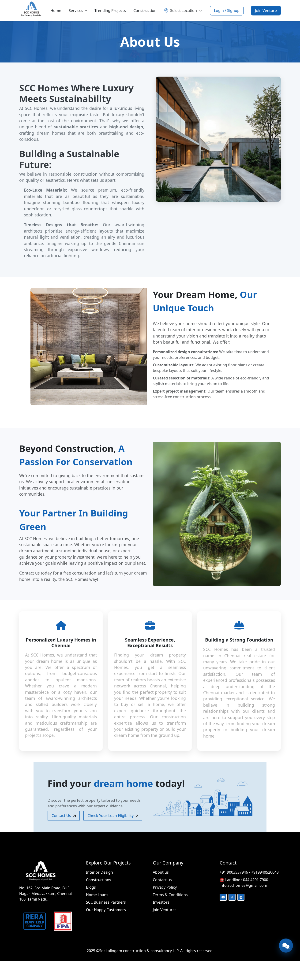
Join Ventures (164, 909)
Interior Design (99, 872)
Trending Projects (110, 10)
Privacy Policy (165, 887)
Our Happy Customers (106, 909)
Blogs (91, 887)
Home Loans (97, 894)
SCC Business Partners (106, 902)
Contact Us (61, 815)
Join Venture (266, 10)
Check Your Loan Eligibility (110, 815)
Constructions (98, 879)
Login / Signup (227, 10)
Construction (145, 10)
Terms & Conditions (170, 894)
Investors (161, 902)
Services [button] (76, 10)
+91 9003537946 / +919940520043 (249, 872)
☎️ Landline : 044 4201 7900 (244, 879)
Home (55, 10)
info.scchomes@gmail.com (243, 885)
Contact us (162, 879)
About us (161, 872)
